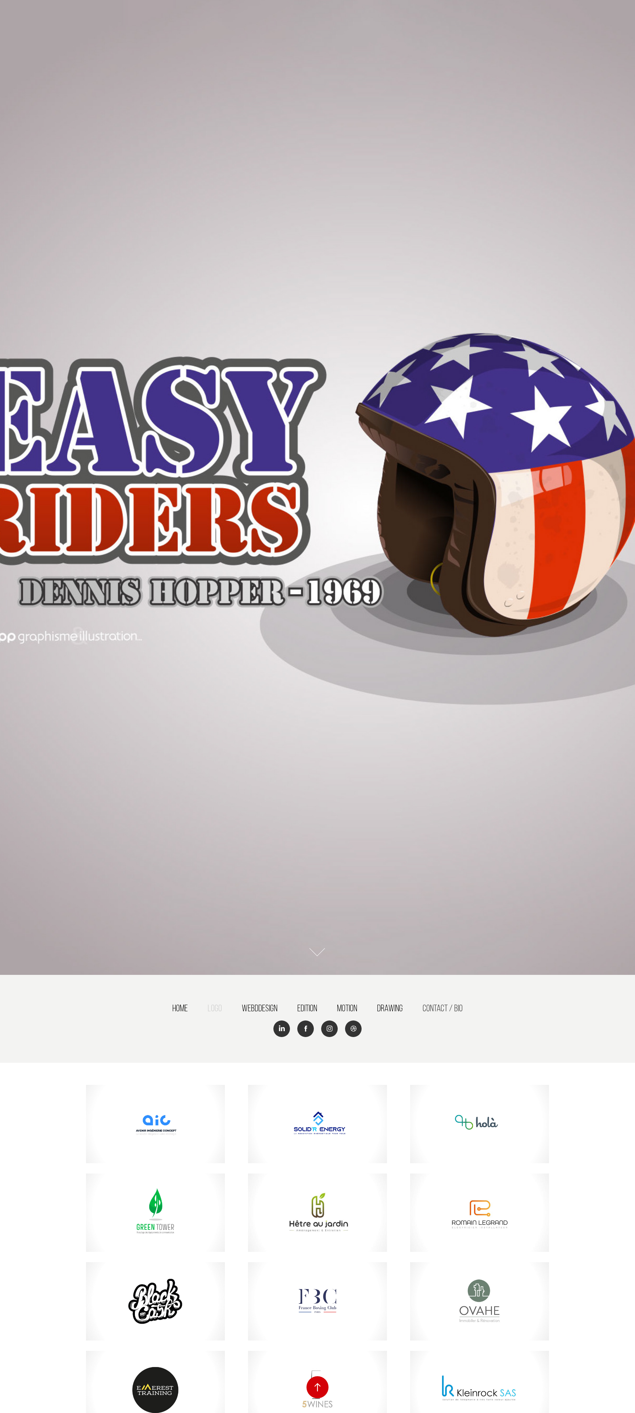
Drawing (390, 1008)
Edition (307, 1008)
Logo (215, 1008)
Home (180, 1008)
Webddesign (259, 1008)
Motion (347, 1008)
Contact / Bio (443, 1008)
